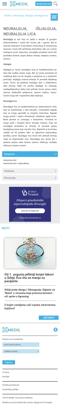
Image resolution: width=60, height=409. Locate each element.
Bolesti (7, 15)
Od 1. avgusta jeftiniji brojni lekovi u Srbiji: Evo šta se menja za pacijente (29, 278)
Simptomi (9, 154)
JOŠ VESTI (48, 317)
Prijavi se (8, 362)
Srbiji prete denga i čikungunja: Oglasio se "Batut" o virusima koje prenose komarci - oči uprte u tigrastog (29, 293)
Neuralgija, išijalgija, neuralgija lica (31, 15)
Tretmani (9, 171)
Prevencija (9, 177)
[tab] (30, 154)
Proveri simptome (43, 4)
